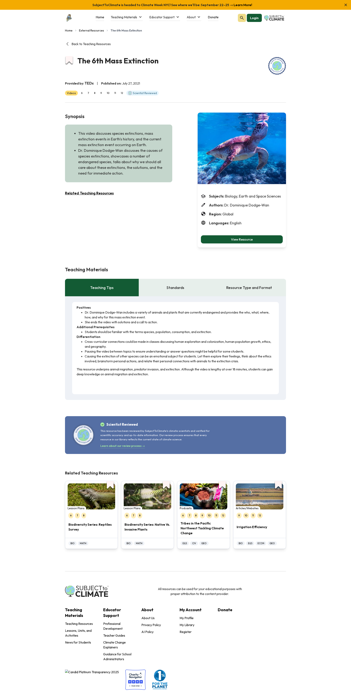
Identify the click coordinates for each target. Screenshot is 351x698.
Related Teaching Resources (89, 193)
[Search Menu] (242, 18)
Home (69, 30)
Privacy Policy (151, 625)
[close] (345, 5)
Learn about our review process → (122, 445)
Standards (175, 287)
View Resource (242, 239)
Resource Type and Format (249, 287)
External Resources (91, 30)
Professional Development (112, 626)
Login (254, 18)
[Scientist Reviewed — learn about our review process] (277, 66)
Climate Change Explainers (114, 644)
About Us (148, 618)
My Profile (187, 618)
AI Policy (147, 632)
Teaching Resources (79, 624)
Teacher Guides (114, 635)
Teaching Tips (102, 287)
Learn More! (242, 5)
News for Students (78, 642)
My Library (187, 625)
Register (186, 632)
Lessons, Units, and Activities (78, 633)
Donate (225, 609)
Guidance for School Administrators (117, 656)
